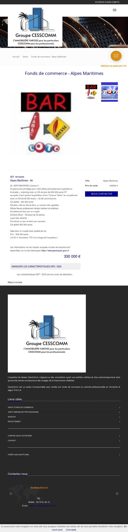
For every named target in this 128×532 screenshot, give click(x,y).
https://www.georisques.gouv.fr (55, 250)
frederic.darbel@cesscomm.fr (42, 505)
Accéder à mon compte (107, 2)
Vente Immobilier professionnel (23, 412)
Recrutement (14, 421)
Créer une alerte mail (18, 454)
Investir (12, 416)
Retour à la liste (15, 282)
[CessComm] (34, 9)
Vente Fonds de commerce (20, 407)
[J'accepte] (71, 529)
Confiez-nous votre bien (20, 435)
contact (12, 440)
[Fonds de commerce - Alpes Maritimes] (91, 92)
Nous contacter (101, 193)
